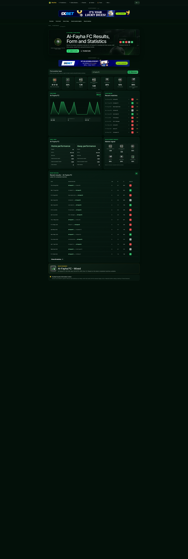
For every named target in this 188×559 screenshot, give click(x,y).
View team (134, 72)
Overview (51, 21)
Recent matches (87, 21)
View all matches (56, 259)
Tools (100, 2)
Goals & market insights (76, 21)
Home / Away (66, 21)
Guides (92, 2)
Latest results (74, 51)
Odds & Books (74, 2)
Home (49, 25)
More (108, 2)
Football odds (87, 51)
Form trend (58, 21)
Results (84, 2)
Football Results (55, 25)
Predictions (63, 2)
